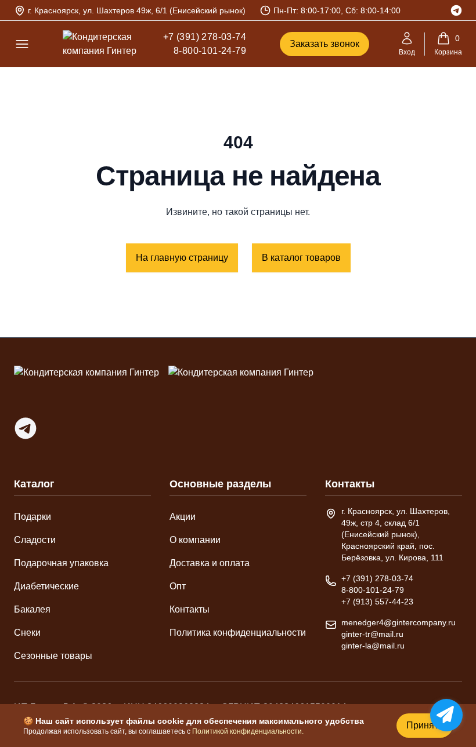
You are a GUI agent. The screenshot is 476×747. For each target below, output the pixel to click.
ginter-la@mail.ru (373, 645)
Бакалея (32, 609)
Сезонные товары (53, 656)
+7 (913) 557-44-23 (377, 601)
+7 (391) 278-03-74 (204, 37)
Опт (178, 586)
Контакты (190, 609)
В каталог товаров (301, 258)
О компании (195, 540)
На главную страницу (182, 258)
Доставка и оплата (210, 563)
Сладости (35, 540)
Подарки (32, 517)
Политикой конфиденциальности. (248, 731)
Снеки (27, 632)
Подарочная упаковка (61, 563)
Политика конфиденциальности (238, 632)
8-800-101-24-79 (210, 51)
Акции (183, 517)
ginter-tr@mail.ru (372, 634)
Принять (424, 725)
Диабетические (46, 586)
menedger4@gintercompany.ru (398, 622)
